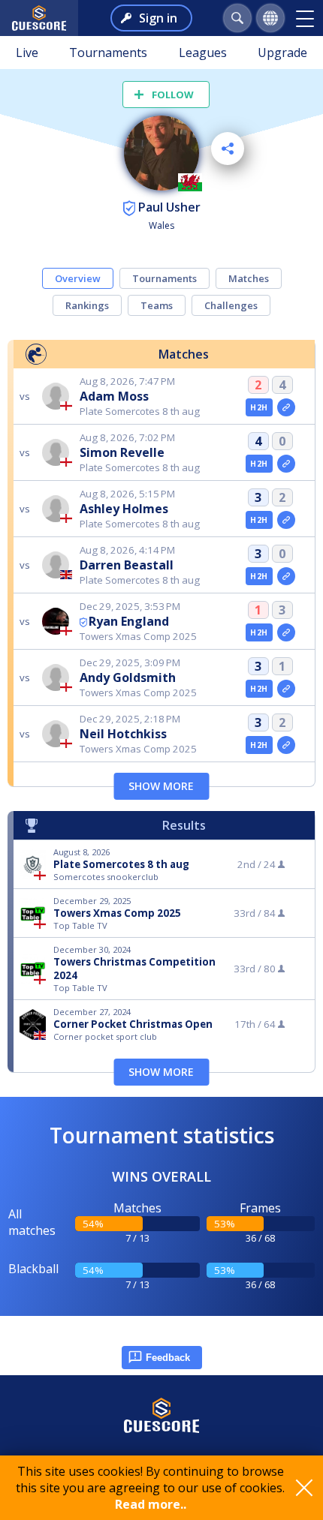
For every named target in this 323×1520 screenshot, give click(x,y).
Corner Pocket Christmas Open (133, 1024)
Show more (161, 786)
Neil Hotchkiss (123, 733)
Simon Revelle (122, 452)
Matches (248, 278)
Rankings (87, 305)
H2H (258, 407)
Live (27, 52)
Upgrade (282, 52)
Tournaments (108, 52)
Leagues (203, 52)
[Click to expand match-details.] (286, 407)
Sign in (158, 18)
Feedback (168, 1357)
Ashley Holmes (124, 508)
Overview (78, 278)
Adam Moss (114, 396)
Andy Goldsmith (128, 677)
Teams (156, 305)
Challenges (231, 305)
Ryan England (129, 621)
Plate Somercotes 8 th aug (121, 864)
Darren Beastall (127, 565)
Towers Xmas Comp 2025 (117, 913)
